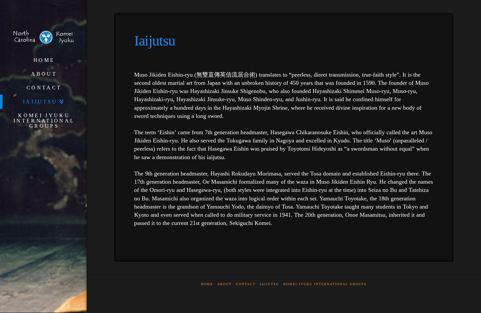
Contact (246, 284)
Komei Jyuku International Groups (325, 284)
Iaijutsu (269, 284)
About (224, 284)
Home (207, 284)
